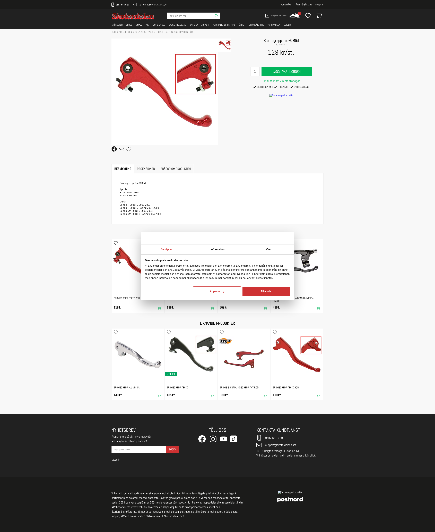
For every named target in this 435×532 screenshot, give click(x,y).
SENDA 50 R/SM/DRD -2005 (140, 31)
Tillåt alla (266, 291)
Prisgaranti (283, 87)
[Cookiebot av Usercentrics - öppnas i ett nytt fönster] (275, 238)
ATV (147, 24)
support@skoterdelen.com (152, 4)
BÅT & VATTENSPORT (199, 24)
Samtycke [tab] (166, 249)
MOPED (139, 24)
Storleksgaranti (265, 87)
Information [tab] (217, 249)
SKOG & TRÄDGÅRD (177, 24)
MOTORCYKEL (159, 24)
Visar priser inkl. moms (278, 15)
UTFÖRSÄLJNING (256, 24)
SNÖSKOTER (117, 24)
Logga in (319, 4)
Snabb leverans (301, 87)
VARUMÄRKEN (273, 24)
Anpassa (215, 291)
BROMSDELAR (162, 31)
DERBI (123, 31)
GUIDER (287, 24)
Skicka (172, 449)
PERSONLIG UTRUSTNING (224, 24)
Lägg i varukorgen (287, 71)
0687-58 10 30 (122, 4)
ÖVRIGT (242, 24)
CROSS (129, 24)
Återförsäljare (304, 4)
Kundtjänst (286, 4)
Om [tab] (268, 249)
